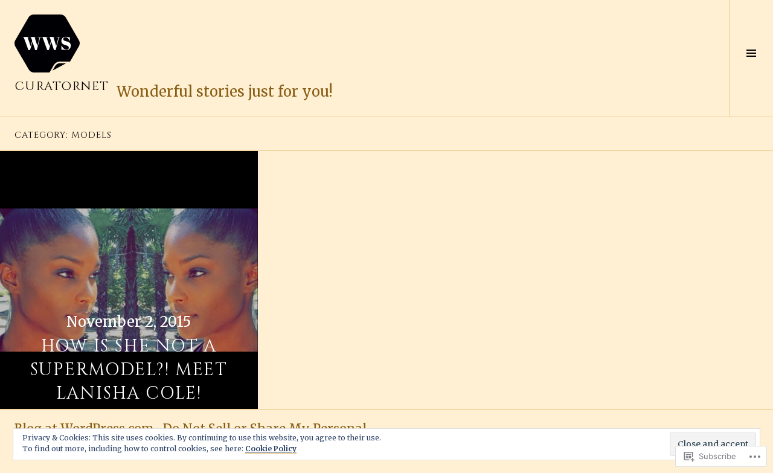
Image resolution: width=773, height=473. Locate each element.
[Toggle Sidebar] (751, 58)
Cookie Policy (271, 448)
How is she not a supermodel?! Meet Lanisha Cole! (129, 370)
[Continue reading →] (129, 280)
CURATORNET (61, 86)
